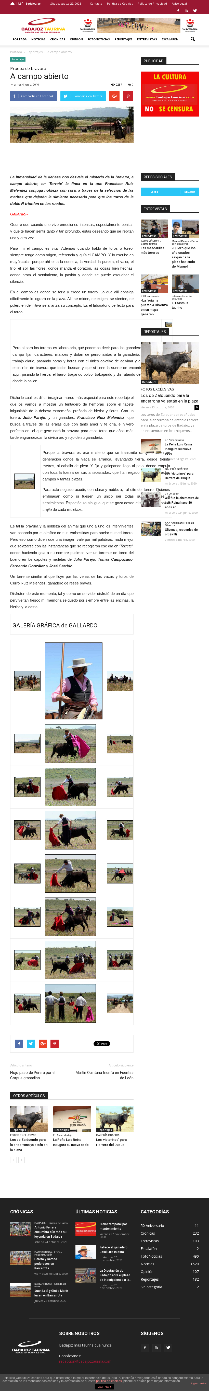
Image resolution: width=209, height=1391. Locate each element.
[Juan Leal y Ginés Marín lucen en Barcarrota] (20, 1290)
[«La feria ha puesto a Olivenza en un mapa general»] (154, 283)
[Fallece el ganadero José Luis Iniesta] (85, 1252)
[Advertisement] (72, 157)
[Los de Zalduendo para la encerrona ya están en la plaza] (29, 1119)
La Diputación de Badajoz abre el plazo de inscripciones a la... (116, 1275)
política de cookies (109, 1381)
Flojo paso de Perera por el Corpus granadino (32, 1075)
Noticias (38, 39)
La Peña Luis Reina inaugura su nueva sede (178, 449)
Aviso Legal (179, 3)
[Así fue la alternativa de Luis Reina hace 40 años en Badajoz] (151, 499)
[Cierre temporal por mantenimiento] (85, 1229)
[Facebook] (178, 11)
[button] (193, 39)
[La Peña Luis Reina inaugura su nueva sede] (71, 1119)
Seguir (189, 191)
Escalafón (170, 39)
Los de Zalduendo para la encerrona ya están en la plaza (28, 1145)
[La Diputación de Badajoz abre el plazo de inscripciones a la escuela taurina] (85, 1275)
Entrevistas (147, 39)
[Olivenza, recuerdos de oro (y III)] (151, 529)
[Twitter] (195, 11)
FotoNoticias (98, 39)
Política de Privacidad (152, 3)
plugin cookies (198, 1383)
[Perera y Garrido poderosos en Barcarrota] (20, 1258)
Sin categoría (151, 1286)
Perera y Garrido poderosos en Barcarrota (45, 1263)
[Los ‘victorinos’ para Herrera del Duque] (115, 1119)
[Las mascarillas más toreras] (154, 229)
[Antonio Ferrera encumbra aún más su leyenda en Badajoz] (20, 1229)
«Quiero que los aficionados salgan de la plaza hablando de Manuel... (183, 257)
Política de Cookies (120, 3)
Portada (19, 39)
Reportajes (123, 39)
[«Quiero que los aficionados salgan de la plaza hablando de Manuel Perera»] (185, 229)
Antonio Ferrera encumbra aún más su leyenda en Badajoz (50, 1232)
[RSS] (186, 11)
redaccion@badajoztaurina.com (85, 1361)
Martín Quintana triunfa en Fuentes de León (105, 1075)
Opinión (76, 39)
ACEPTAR (104, 1386)
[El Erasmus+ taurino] (185, 283)
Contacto (96, 3)
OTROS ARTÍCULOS (29, 1096)
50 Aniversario (152, 1225)
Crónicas (57, 39)
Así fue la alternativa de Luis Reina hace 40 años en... (182, 502)
